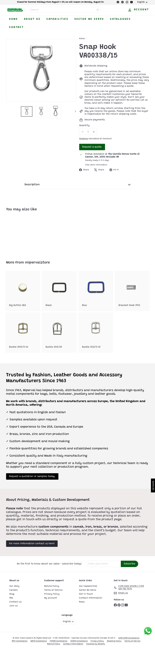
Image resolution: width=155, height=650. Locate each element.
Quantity (84, 125)
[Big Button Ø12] (23, 291)
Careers (13, 590)
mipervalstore (37, 262)
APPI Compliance (19, 641)
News (81, 602)
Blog (11, 594)
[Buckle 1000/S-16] (23, 333)
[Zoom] (41, 70)
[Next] (74, 111)
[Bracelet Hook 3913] (132, 291)
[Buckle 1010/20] (59, 333)
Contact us (15, 602)
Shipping (83, 139)
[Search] (98, 10)
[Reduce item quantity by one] (82, 132)
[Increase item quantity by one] (94, 132)
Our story (14, 586)
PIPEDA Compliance (58, 641)
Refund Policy (51, 586)
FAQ (11, 598)
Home (13, 19)
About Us (32, 19)
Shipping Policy (114, 641)
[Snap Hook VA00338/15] (16, 234)
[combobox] (65, 10)
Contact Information (90, 598)
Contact (16, 27)
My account (50, 598)
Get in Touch (86, 594)
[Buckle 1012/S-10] (95, 333)
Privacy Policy (51, 594)
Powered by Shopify (95, 644)
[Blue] (95, 291)
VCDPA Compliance (79, 641)
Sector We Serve (89, 19)
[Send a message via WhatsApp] (147, 630)
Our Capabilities (88, 586)
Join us (13, 606)
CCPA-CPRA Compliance (128, 638)
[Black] (59, 291)
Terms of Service (53, 590)
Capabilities (57, 19)
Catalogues (120, 19)
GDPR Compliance (38, 641)
